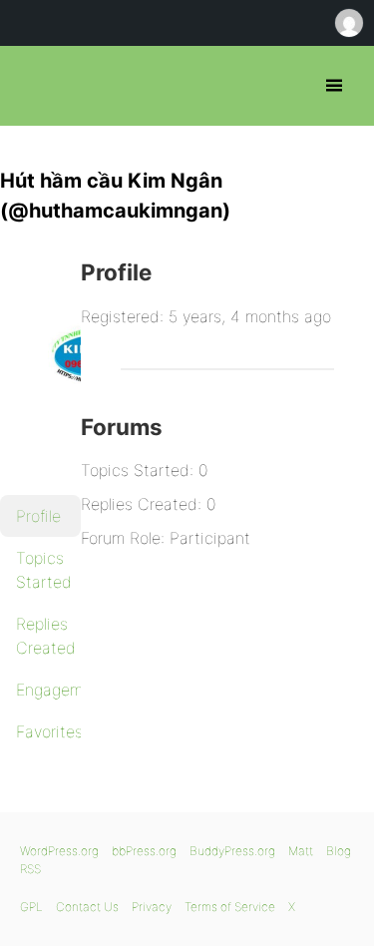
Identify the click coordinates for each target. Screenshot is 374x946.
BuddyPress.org (232, 850)
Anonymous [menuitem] (348, 23)
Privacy (152, 906)
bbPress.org (32, 86)
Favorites (48, 731)
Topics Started (44, 570)
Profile (38, 516)
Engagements (48, 690)
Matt (300, 850)
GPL (31, 906)
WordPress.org (59, 850)
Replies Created (46, 636)
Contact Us (87, 906)
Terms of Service (230, 906)
